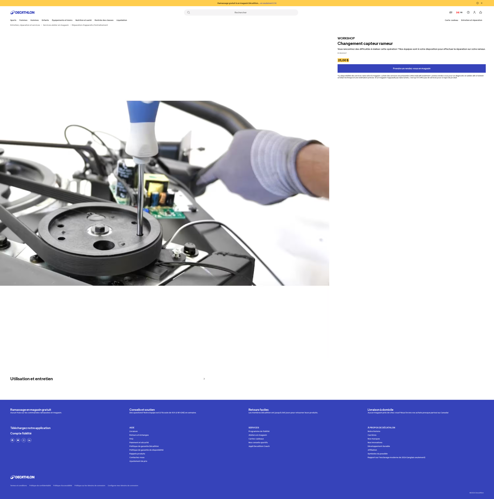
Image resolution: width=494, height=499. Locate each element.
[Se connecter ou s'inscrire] (474, 12)
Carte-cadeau (451, 20)
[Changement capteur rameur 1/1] (164, 193)
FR (461, 12)
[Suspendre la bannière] (477, 3)
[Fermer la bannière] (482, 3)
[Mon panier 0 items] (481, 12)
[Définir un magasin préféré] (451, 12)
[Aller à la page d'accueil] (22, 12)
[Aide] (468, 12)
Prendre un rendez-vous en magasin (411, 68)
